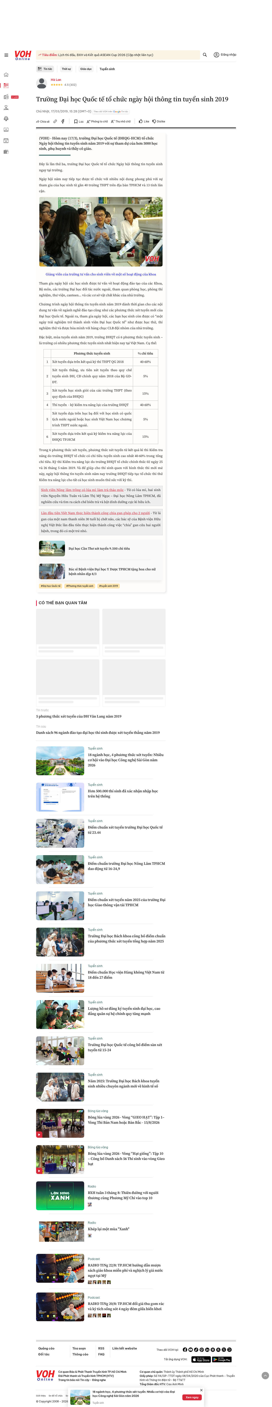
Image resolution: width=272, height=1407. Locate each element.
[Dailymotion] (229, 1350)
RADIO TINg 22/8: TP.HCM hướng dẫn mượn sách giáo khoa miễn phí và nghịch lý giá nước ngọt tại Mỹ (125, 1270)
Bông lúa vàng (98, 1111)
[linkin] (207, 1350)
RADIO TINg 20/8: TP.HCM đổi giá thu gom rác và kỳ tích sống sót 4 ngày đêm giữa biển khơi (126, 1306)
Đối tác (44, 1354)
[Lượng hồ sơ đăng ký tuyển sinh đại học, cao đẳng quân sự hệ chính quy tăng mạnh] (60, 1014)
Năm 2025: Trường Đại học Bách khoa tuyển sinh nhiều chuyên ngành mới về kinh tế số (123, 1083)
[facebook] (63, 122)
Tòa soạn (79, 1348)
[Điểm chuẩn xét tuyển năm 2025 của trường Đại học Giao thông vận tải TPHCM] (60, 905)
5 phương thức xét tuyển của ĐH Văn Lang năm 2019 (78, 716)
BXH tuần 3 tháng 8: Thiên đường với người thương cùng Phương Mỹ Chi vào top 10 (123, 1195)
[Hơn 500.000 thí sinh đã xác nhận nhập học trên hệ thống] (60, 797)
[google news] (213, 1350)
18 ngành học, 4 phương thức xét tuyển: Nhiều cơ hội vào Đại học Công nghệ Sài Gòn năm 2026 (126, 760)
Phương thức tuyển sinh (80, 586)
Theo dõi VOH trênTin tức (111, 111)
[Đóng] (201, 1390)
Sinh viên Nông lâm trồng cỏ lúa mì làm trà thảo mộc (82, 489)
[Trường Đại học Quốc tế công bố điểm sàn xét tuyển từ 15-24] (60, 1050)
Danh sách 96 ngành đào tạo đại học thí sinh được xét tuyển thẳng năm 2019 (98, 732)
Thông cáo (80, 1354)
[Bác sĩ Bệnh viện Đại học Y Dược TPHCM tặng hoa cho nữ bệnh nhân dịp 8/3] (52, 571)
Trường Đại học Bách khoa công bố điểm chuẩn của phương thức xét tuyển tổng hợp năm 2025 (126, 938)
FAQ (101, 1354)
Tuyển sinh (107, 69)
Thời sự (66, 69)
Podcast (94, 1259)
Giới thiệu (41, 1395)
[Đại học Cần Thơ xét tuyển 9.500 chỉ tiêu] (52, 548)
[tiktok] (196, 1350)
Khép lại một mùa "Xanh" (108, 1228)
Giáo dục (86, 69)
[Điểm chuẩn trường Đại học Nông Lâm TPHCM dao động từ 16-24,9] (60, 869)
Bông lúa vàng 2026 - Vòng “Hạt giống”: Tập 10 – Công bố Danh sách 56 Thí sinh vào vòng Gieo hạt (126, 1158)
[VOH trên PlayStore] (222, 1360)
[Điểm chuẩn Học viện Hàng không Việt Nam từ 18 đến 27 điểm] (60, 978)
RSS (101, 1348)
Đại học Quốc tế (51, 586)
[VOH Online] (45, 1376)
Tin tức (47, 69)
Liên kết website (124, 1348)
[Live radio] (21, 97)
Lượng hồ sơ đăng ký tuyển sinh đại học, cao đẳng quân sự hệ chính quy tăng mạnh (124, 1011)
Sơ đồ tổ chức (56, 1395)
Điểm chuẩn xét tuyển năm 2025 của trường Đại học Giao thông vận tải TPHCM (126, 902)
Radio (92, 1186)
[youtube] (190, 1350)
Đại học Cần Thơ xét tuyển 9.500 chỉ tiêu (99, 548)
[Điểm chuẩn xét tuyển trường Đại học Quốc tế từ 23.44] (60, 833)
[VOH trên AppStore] (201, 1360)
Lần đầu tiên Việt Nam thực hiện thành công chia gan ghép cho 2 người (95, 513)
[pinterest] (201, 1350)
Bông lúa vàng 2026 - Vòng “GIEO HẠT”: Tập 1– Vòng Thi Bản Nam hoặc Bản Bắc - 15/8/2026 (126, 1120)
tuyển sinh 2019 (109, 586)
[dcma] (218, 1350)
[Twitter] (224, 1350)
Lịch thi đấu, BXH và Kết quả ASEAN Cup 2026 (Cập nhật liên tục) (105, 55)
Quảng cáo (46, 1348)
